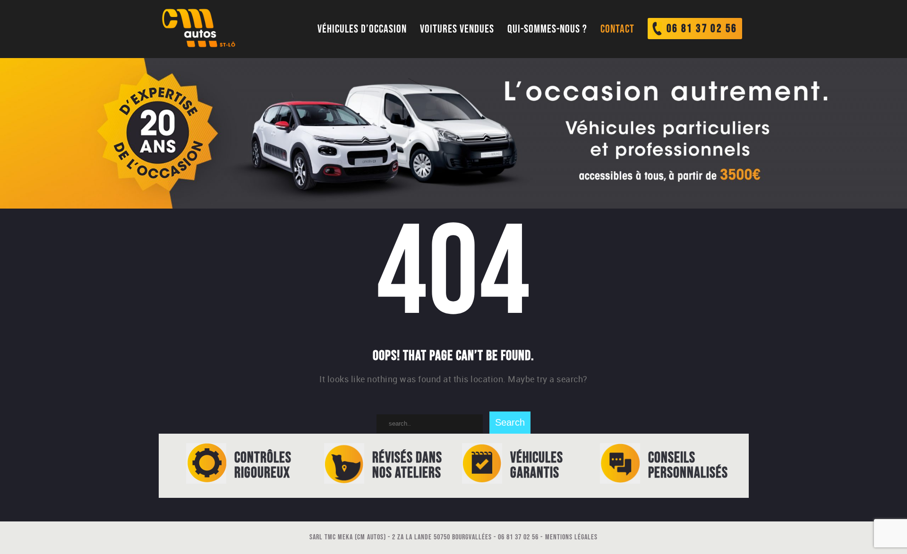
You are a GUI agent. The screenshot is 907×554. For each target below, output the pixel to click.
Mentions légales (571, 537)
